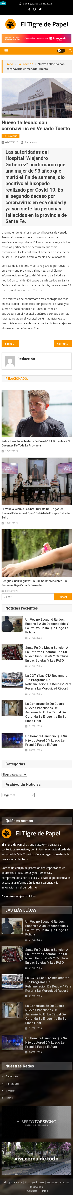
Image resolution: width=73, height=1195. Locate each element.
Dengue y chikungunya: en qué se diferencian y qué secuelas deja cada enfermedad (35, 583)
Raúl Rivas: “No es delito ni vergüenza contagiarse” (13, 344)
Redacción (31, 142)
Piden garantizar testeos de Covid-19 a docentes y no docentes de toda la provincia (36, 443)
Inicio (45, 1190)
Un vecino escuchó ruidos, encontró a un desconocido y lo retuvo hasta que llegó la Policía (47, 626)
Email (9, 1098)
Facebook (12, 1076)
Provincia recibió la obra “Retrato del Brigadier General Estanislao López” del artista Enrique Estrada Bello (36, 513)
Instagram (12, 1083)
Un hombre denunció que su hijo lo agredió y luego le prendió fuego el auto (46, 740)
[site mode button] (61, 51)
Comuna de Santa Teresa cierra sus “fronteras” (64, 344)
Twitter (10, 1091)
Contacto (32, 1190)
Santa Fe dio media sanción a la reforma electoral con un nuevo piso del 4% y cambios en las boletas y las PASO (47, 654)
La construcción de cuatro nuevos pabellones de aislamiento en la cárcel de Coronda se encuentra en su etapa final (45, 712)
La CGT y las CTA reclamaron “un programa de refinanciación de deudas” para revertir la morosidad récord (48, 682)
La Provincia (10, 136)
